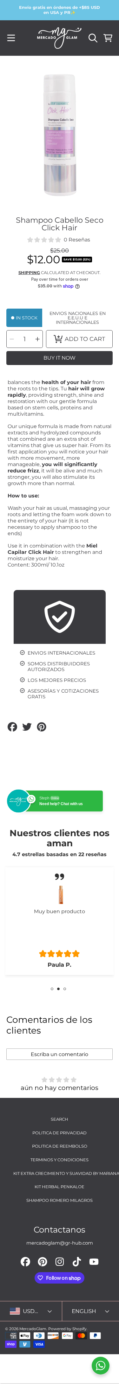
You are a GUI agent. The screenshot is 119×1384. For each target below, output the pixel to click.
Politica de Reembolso (59, 1146)
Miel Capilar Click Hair (52, 549)
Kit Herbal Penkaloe (59, 1186)
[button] (11, 38)
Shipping (29, 272)
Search (59, 1119)
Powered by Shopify (67, 1328)
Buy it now (59, 358)
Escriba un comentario (59, 1054)
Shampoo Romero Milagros (59, 1200)
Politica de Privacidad (59, 1132)
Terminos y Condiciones (59, 1159)
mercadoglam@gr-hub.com (59, 1243)
